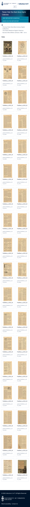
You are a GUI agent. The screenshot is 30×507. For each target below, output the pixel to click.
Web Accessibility (6, 504)
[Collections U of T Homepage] (2, 25)
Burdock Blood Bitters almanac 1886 (13, 32)
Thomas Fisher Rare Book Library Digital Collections (14, 28)
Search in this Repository (11, 21)
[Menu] (15, 7)
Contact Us (15, 504)
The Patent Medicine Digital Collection (13, 30)
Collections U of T (10, 493)
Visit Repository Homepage (11, 18)
